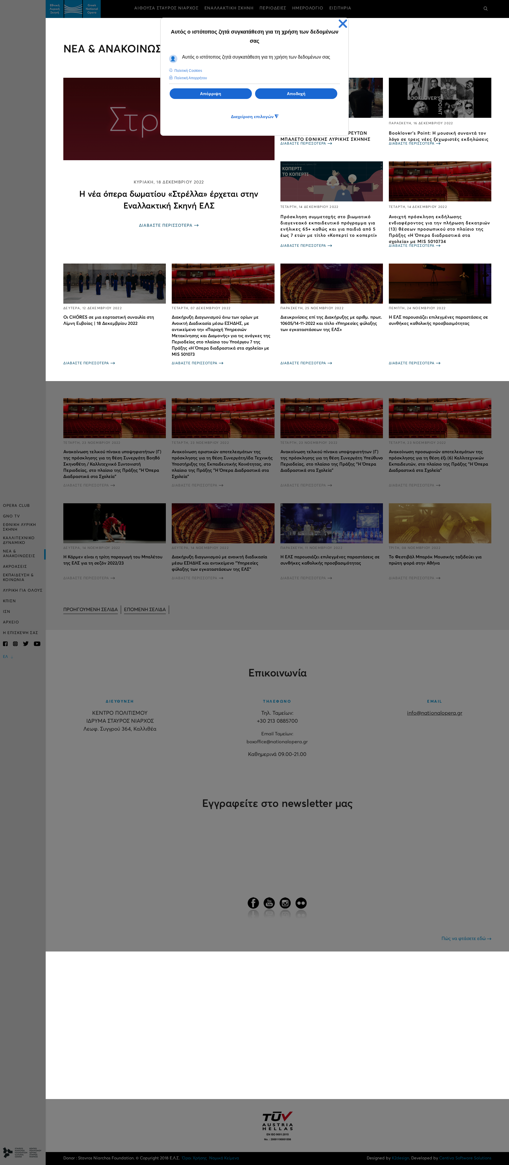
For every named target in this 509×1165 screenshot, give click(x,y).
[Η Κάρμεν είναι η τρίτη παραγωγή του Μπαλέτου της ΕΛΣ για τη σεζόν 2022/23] (114, 523)
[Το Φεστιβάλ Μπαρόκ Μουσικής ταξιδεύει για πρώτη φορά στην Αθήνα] (440, 523)
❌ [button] (343, 24)
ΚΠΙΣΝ (9, 601)
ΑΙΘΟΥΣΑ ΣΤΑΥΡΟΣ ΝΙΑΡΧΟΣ (166, 8)
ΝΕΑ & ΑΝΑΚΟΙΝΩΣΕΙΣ (19, 554)
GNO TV (11, 516)
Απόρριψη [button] (210, 93)
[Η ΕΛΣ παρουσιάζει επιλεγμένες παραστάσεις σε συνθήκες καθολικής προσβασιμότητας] (440, 284)
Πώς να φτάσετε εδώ (464, 938)
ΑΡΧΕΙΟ (11, 622)
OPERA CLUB (16, 506)
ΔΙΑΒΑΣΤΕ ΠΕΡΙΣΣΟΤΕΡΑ (166, 226)
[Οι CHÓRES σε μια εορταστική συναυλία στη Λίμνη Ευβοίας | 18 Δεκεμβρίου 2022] (114, 284)
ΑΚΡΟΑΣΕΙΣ (15, 567)
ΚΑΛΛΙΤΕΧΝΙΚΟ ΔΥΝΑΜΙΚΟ (19, 540)
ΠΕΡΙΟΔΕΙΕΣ (273, 8)
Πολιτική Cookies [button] (188, 71)
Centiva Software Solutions (465, 1158)
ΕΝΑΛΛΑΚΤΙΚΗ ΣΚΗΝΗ (229, 8)
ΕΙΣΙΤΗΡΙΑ (340, 8)
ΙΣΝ (6, 612)
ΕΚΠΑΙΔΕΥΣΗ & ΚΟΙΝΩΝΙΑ (18, 577)
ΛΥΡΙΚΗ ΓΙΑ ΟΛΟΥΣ (23, 591)
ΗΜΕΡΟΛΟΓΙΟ (307, 8)
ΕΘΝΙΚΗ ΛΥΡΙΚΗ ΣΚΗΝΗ (19, 527)
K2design (400, 1158)
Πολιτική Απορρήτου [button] (190, 78)
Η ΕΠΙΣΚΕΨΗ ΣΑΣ (20, 633)
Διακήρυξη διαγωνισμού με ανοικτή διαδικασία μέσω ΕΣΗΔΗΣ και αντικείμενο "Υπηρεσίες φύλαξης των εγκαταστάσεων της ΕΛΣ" (219, 563)
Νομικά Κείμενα (224, 1158)
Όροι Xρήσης (194, 1158)
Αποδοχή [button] (296, 93)
